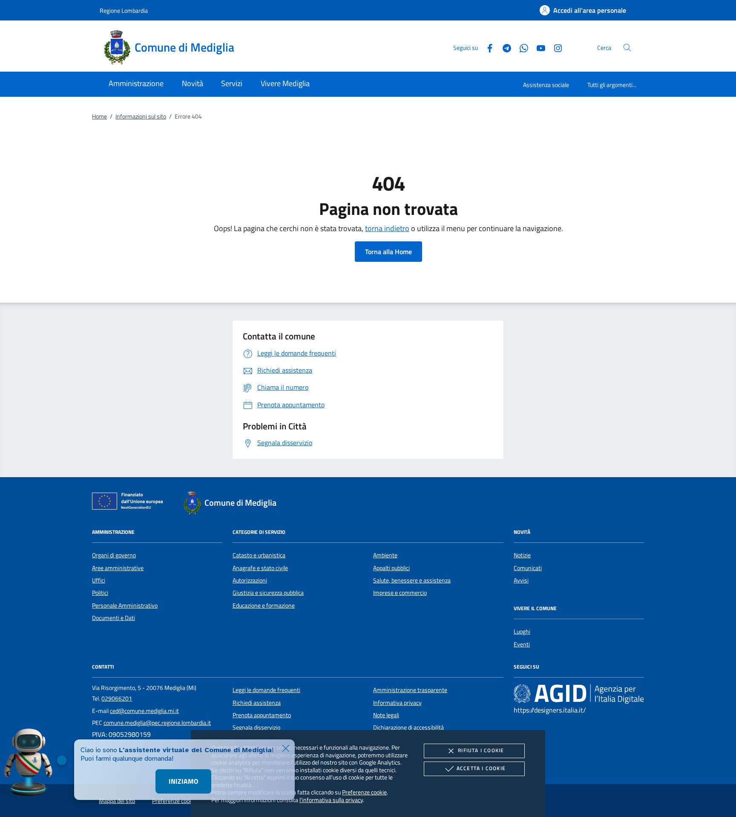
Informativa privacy (397, 702)
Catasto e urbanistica (259, 555)
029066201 (116, 698)
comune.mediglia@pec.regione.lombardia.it (157, 722)
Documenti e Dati (113, 618)
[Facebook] (486, 47)
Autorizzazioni (250, 580)
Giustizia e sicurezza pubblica (268, 592)
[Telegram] (503, 47)
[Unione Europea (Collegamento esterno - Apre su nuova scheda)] (130, 503)
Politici (100, 592)
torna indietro (387, 228)
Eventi (522, 644)
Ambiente (385, 555)
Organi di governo (114, 555)
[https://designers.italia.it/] (579, 693)
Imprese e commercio (400, 592)
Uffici (98, 580)
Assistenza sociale (546, 84)
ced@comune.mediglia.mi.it (144, 711)
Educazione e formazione (264, 605)
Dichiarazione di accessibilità (408, 727)
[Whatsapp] (520, 47)
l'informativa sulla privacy (331, 799)
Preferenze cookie (364, 792)
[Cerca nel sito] (627, 47)
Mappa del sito (117, 800)
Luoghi (522, 631)
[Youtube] (537, 47)
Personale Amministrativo (125, 605)
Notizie (522, 555)
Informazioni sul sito (140, 116)
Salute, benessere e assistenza (412, 580)
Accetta (481, 768)
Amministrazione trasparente (410, 690)
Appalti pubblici (391, 568)
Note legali (386, 715)
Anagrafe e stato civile (260, 568)
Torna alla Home (388, 251)
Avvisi (521, 580)
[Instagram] (554, 47)
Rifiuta (481, 750)
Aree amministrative (118, 568)
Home (99, 116)
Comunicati (528, 568)
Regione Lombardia (124, 10)
